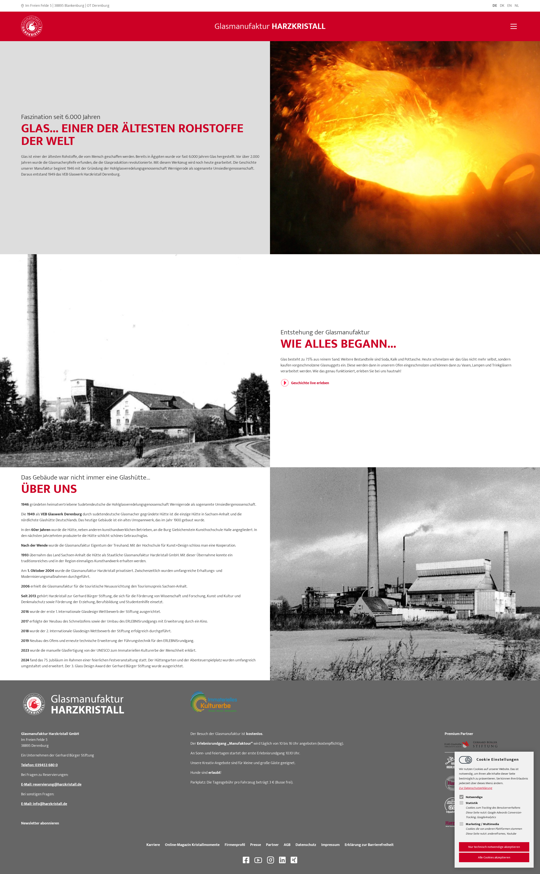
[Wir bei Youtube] (258, 860)
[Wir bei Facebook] (246, 860)
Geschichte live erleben (310, 383)
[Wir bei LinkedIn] (282, 860)
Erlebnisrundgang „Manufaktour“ (225, 743)
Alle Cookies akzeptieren (494, 857)
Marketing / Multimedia (482, 824)
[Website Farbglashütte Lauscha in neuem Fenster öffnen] (457, 744)
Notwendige (474, 797)
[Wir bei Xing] (294, 860)
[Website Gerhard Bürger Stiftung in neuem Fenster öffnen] (485, 744)
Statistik (472, 803)
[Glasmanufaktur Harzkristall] (31, 26)
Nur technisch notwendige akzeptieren (494, 847)
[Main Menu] (513, 26)
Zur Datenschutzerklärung (475, 788)
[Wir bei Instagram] (270, 859)
